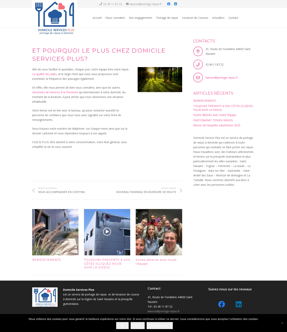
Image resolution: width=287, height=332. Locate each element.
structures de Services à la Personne (55, 92)
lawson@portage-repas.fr (222, 77)
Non (137, 325)
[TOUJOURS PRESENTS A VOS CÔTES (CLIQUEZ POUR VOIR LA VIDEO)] (107, 232)
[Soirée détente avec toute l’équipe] (159, 232)
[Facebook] (169, 4)
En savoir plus (159, 325)
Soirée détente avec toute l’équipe (214, 115)
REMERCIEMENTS (46, 260)
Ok (122, 325)
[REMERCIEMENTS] (55, 232)
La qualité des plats (44, 74)
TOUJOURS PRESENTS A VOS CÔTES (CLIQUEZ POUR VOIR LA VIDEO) (107, 263)
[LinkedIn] (175, 4)
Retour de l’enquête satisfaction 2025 (216, 125)
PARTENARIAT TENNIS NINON (213, 120)
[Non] (282, 323)
